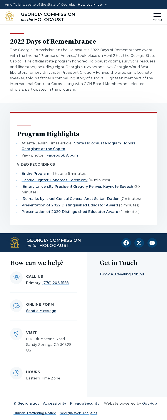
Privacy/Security (84, 403)
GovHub (149, 403)
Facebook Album (61, 155)
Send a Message (41, 311)
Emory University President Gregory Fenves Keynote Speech (77, 187)
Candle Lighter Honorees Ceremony (54, 180)
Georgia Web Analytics (78, 413)
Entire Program (36, 174)
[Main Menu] (155, 16)
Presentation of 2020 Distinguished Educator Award (70, 212)
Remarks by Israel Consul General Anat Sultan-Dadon (70, 199)
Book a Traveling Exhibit (122, 274)
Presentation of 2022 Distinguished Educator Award (70, 205)
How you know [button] (90, 4)
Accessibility (54, 403)
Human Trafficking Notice (34, 413)
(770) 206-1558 (55, 283)
